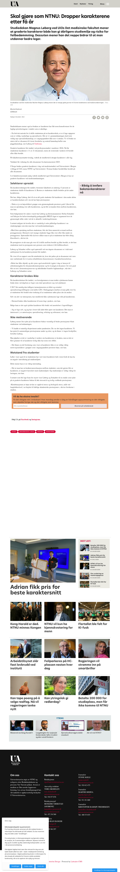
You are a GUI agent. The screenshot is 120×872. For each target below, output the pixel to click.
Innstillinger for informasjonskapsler (104, 870)
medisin (40, 431)
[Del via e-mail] (102, 117)
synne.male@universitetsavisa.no (85, 781)
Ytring (90, 4)
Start (76, 4)
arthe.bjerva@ (85, 794)
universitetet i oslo (27, 431)
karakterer (50, 431)
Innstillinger (15, 866)
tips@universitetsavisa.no (54, 782)
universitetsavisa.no (51, 794)
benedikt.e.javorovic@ (52, 809)
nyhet (14, 431)
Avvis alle (40, 866)
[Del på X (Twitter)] (98, 117)
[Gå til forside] (14, 4)
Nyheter (83, 4)
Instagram (36, 419)
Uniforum (38, 143)
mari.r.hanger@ (50, 824)
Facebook (25, 419)
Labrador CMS (76, 861)
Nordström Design (53, 861)
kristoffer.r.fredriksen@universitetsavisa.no (87, 810)
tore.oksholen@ (50, 791)
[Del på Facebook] (94, 117)
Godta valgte (28, 866)
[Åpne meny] (108, 4)
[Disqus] (60, 465)
